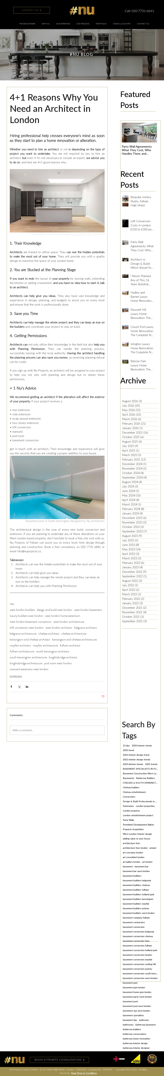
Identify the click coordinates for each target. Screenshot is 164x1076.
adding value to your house (136, 839)
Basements (128, 778)
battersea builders (132, 1029)
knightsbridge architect (63, 657)
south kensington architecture (28, 657)
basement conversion (133, 927)
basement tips (130, 1020)
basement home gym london (137, 992)
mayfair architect (20, 645)
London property (131, 811)
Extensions (128, 806)
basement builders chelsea (136, 885)
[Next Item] (151, 132)
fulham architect (70, 645)
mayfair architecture (45, 645)
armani (153, 848)
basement (128, 867)
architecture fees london (135, 848)
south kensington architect (52, 651)
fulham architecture (22, 651)
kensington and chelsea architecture (74, 639)
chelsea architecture (73, 634)
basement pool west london (137, 1006)
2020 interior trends (142, 746)
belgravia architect (85, 628)
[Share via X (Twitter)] (19, 686)
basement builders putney (136, 908)
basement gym (130, 983)
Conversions (129, 797)
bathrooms (128, 1025)
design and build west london (54, 610)
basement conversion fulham (137, 946)
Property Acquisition (133, 829)
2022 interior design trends (136, 760)
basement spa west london (136, 1011)
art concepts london (133, 853)
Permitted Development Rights (138, 825)
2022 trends (151, 764)
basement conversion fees (136, 941)
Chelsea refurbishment (134, 792)
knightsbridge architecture (26, 663)
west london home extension (62, 616)
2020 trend (128, 750)
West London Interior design (137, 834)
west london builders (22, 610)
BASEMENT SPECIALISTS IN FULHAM (140, 769)
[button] (63, 23)
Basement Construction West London (140, 774)
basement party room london (137, 997)
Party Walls (128, 820)
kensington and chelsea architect (30, 639)
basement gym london (134, 987)
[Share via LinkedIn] (27, 686)
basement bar (141, 867)
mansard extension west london (29, 669)
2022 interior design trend (136, 755)
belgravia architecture (23, 634)
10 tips (126, 746)
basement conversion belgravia (138, 932)
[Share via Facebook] (11, 686)
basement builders (132, 876)
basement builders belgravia (137, 881)
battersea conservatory (134, 1034)
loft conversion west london (27, 628)
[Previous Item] (126, 132)
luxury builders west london (26, 616)
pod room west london (58, 663)
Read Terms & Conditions (84, 1073)
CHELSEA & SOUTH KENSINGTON (140, 783)
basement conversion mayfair (137, 960)
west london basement (88, 610)
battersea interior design (135, 1043)
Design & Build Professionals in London (140, 801)
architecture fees (131, 843)
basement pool (130, 1001)
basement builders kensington (138, 899)
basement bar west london (136, 871)
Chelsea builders (131, 787)
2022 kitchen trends (133, 764)
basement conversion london (137, 955)
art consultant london (133, 857)
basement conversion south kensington (140, 974)
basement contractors (134, 922)
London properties (145, 806)
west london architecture (68, 622)
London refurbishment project (138, 815)
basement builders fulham (136, 890)
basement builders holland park (138, 894)
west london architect (58, 628)
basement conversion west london (140, 978)
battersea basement (145, 1025)
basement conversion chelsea (138, 936)
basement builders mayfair (136, 904)
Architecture (16, 676)
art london (147, 862)
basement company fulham (136, 918)
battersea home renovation (136, 1039)
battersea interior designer (136, 1048)
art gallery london (131, 862)
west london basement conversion (30, 622)
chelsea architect (48, 634)
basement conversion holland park (140, 950)
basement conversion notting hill (139, 964)
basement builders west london (139, 913)
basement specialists (133, 1015)
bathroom (144, 1020)
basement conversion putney (137, 969)
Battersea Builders (145, 778)
